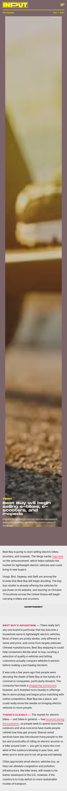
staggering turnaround (42, 685)
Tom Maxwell (8, 12)
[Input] (15, 5)
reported (57, 556)
